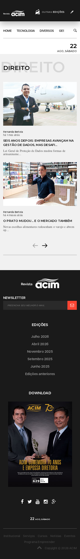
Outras (53, 12)
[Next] (44, 245)
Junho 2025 (40, 366)
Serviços (29, 536)
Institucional (12, 536)
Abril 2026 (40, 344)
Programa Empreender (39, 542)
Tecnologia (26, 30)
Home (7, 30)
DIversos (47, 30)
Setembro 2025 (40, 359)
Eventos (69, 536)
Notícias (55, 536)
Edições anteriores (40, 374)
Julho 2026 (40, 337)
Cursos (43, 536)
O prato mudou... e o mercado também (37, 221)
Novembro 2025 (40, 351)
